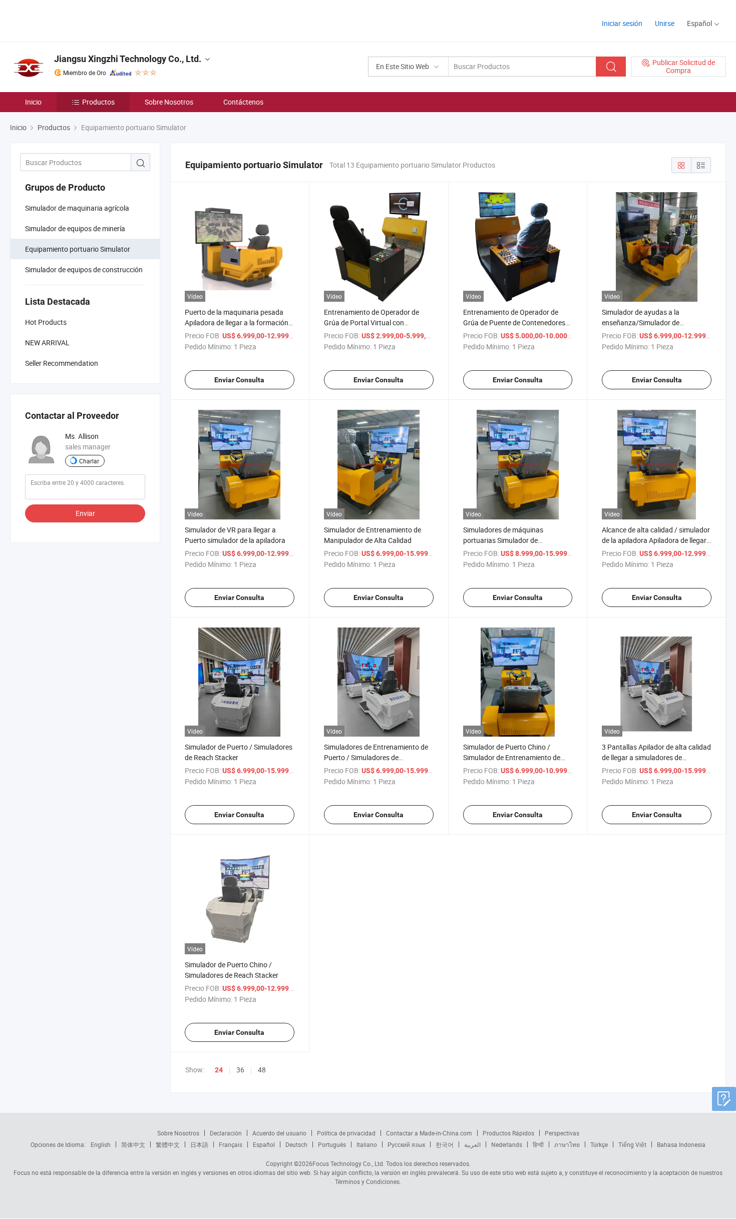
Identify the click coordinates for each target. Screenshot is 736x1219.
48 (262, 1069)
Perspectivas (562, 1133)
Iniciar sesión (622, 23)
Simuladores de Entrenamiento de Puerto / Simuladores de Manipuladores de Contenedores (376, 757)
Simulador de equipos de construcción (84, 269)
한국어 (445, 1144)
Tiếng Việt (632, 1144)
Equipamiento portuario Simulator (77, 249)
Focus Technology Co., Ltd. (348, 1163)
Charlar (89, 461)
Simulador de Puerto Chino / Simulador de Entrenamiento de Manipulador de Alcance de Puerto (516, 757)
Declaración (226, 1133)
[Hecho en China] (74, 20)
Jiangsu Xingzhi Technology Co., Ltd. (127, 59)
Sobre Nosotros (169, 102)
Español (264, 1144)
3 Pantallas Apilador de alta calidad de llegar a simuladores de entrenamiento (656, 757)
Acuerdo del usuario (279, 1133)
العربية (472, 1144)
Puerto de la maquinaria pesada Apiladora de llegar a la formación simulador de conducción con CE (236, 322)
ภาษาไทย (567, 1144)
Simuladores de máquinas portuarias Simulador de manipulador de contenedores (509, 540)
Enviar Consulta (239, 380)
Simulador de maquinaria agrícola (77, 208)
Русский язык (406, 1144)
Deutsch (296, 1144)
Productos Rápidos (508, 1133)
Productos (98, 102)
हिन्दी (538, 1144)
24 (219, 1070)
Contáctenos (243, 102)
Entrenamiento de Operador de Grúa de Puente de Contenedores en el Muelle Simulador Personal (514, 322)
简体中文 (133, 1144)
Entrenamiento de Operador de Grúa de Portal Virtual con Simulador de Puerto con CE (371, 322)
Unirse (664, 23)
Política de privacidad (346, 1133)
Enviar (85, 513)
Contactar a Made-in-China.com (429, 1133)
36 (240, 1069)
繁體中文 (168, 1144)
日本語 (199, 1144)
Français (230, 1144)
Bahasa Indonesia (681, 1144)
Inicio (33, 102)
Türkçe (599, 1144)
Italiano (366, 1144)
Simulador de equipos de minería (75, 228)
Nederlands (506, 1144)
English (101, 1144)
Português (332, 1144)
